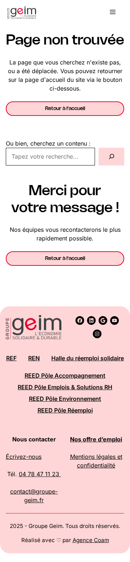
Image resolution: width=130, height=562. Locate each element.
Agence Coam (91, 540)
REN (34, 358)
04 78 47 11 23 (40, 474)
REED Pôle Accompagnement (65, 375)
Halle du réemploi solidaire (87, 358)
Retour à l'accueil (65, 108)
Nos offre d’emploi (96, 439)
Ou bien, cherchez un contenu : (48, 143)
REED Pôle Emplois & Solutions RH (65, 387)
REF (11, 358)
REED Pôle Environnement (65, 398)
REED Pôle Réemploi (65, 410)
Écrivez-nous (24, 456)
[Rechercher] (111, 156)
